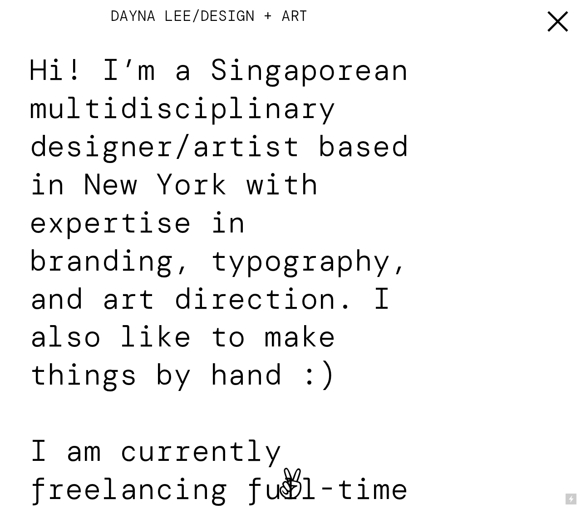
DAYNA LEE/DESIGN (177, 15)
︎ (558, 22)
